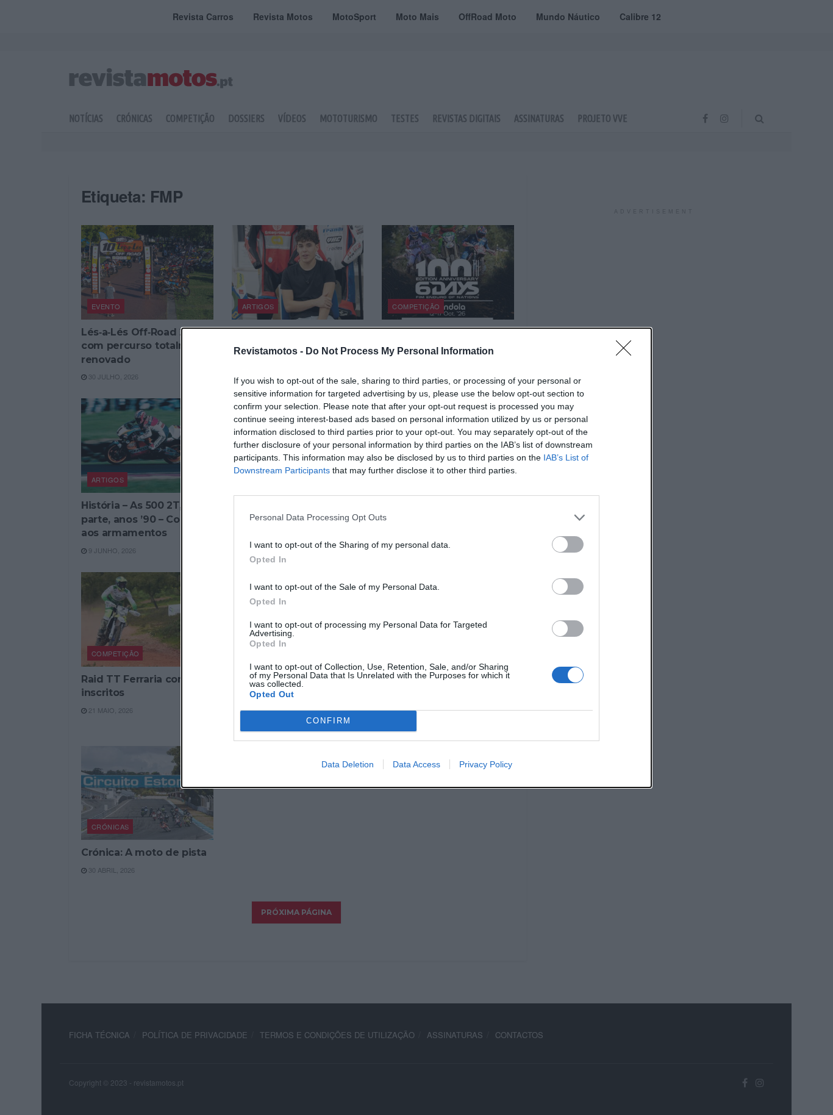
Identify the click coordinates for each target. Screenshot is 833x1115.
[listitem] (416, 517)
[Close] (627, 352)
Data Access (416, 764)
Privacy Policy (485, 764)
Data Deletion (347, 764)
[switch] (568, 544)
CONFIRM (328, 720)
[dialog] (416, 557)
